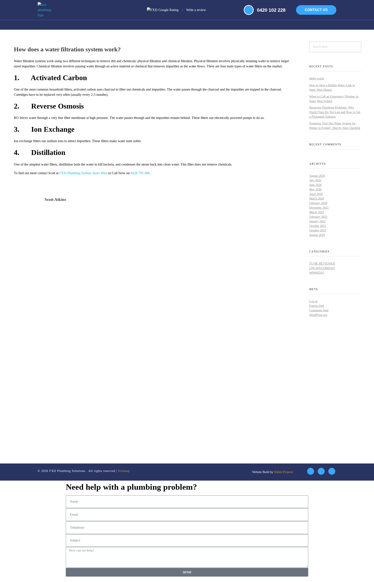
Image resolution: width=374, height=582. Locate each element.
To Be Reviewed (322, 263)
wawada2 (316, 272)
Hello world (316, 78)
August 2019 (317, 235)
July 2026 (315, 180)
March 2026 (316, 198)
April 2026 (316, 194)
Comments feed (318, 310)
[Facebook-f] (310, 471)
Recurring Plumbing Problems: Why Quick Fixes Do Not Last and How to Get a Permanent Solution (334, 112)
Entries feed (316, 305)
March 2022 (316, 212)
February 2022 (318, 216)
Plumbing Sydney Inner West (87, 173)
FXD (62, 173)
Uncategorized (322, 268)
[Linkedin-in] (321, 471)
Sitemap (124, 471)
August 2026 (317, 175)
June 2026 (315, 185)
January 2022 (317, 221)
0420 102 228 (271, 10)
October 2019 (317, 230)
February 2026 (318, 203)
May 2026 (315, 189)
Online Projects (283, 472)
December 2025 (319, 207)
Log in (313, 301)
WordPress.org (318, 315)
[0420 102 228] (249, 10)
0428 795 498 (140, 173)
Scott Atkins (55, 199)
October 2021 (317, 226)
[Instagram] (331, 471)
